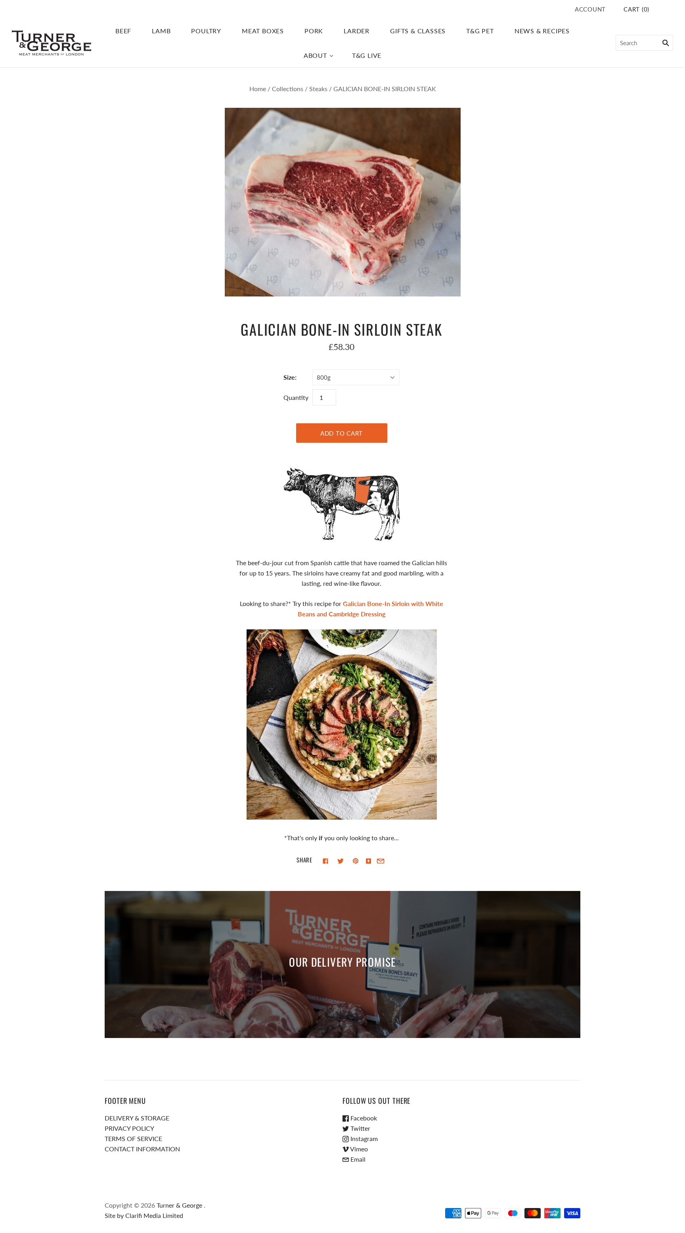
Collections (287, 88)
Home (257, 88)
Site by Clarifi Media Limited (144, 1215)
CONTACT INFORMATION (142, 1149)
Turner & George (179, 1205)
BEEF (123, 30)
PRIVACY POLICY (129, 1128)
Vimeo (358, 1149)
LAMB (161, 30)
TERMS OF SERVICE (133, 1138)
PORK (313, 30)
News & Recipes (542, 30)
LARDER (356, 30)
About (315, 55)
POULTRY (206, 30)
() (636, 9)
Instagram (363, 1138)
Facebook (363, 1118)
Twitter (359, 1128)
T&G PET (480, 30)
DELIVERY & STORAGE (137, 1118)
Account (590, 9)
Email (357, 1159)
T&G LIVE (366, 55)
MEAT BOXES (263, 30)
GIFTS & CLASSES (418, 30)
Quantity (295, 397)
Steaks (318, 88)
